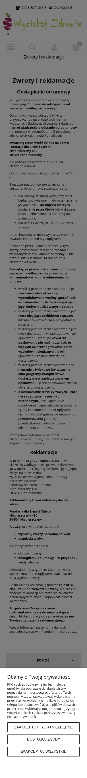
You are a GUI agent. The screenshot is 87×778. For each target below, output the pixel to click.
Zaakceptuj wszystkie (43, 751)
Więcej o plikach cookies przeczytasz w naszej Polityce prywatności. (41, 715)
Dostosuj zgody (43, 739)
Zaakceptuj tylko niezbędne (43, 727)
